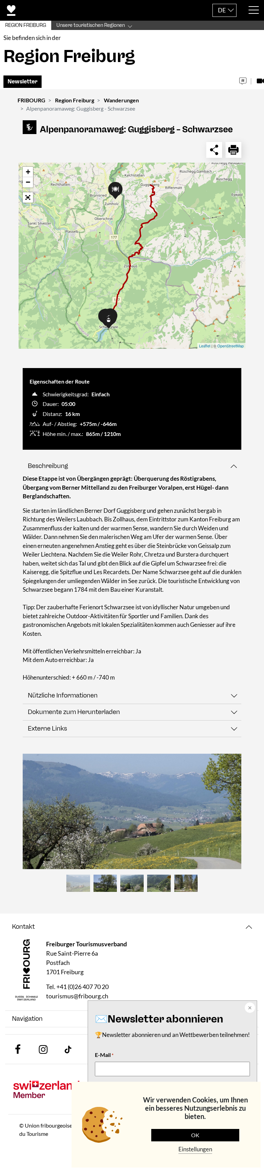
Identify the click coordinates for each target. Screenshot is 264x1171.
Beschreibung (48, 466)
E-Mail (104, 1054)
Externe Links (47, 728)
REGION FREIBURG (25, 25)
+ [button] (28, 171)
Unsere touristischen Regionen (90, 25)
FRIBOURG (31, 100)
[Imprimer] (233, 150)
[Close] (249, 1008)
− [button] (28, 182)
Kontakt (23, 926)
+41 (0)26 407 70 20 (82, 986)
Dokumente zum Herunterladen (74, 712)
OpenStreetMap (230, 345)
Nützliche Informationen (63, 695)
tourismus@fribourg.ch (77, 996)
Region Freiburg (74, 100)
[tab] (132, 466)
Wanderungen (121, 100)
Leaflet (204, 345)
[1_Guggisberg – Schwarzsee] (132, 811)
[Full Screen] (28, 197)
